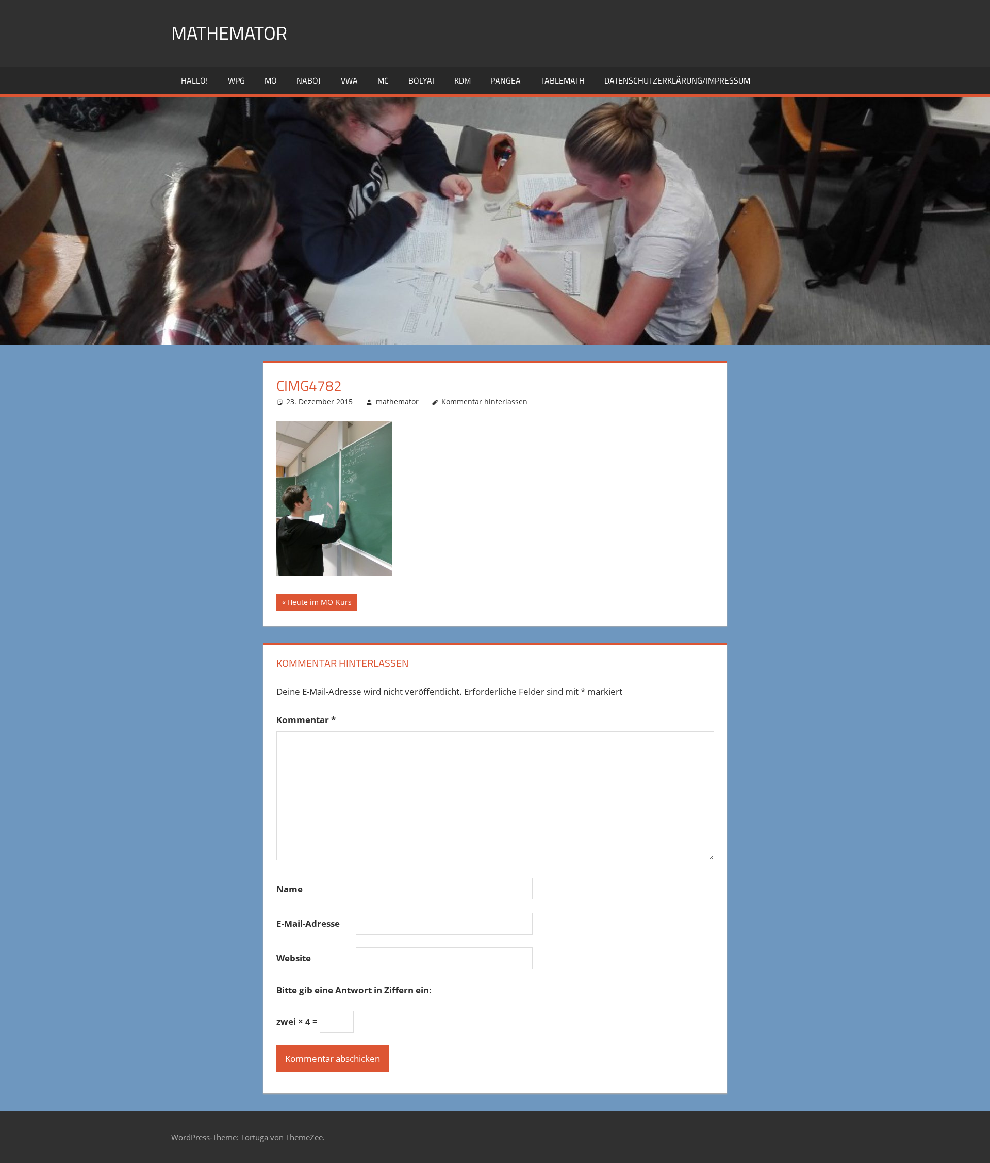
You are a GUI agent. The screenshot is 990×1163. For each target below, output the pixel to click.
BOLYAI (421, 80)
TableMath (563, 80)
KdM (462, 80)
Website (293, 958)
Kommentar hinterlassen (484, 401)
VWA (349, 80)
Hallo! (194, 80)
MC (383, 80)
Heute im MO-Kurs (319, 604)
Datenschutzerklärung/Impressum (677, 80)
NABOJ (308, 80)
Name (289, 889)
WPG (236, 80)
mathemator (397, 401)
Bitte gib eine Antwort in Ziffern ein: (354, 990)
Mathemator (229, 33)
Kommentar (306, 720)
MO (271, 80)
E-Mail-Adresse (308, 923)
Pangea (505, 80)
